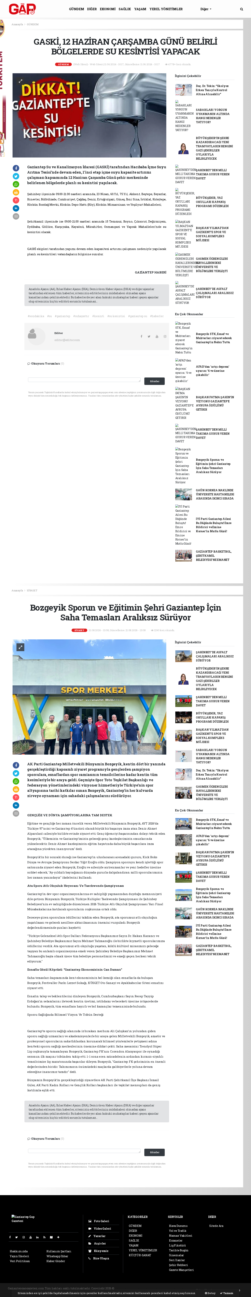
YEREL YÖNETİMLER (166, 9)
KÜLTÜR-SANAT (140, 1255)
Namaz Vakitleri (180, 1235)
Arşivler (99, 1243)
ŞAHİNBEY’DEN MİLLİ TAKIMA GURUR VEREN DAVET (213, 174)
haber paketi (145, 1288)
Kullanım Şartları (58, 1251)
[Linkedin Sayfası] (39, 1237)
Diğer (204, 9)
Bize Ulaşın (101, 1258)
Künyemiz (100, 1251)
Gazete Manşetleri (181, 1270)
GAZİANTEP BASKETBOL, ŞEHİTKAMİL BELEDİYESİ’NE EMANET (214, 556)
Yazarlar (99, 1236)
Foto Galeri (101, 1221)
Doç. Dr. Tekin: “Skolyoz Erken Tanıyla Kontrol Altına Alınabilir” (212, 90)
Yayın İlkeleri (19, 1256)
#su (49, 316)
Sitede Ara (216, 1226)
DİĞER (92, 9)
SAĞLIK (125, 9)
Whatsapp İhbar (57, 1256)
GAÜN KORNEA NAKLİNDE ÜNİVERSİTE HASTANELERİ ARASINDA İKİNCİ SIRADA (215, 494)
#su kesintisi (116, 316)
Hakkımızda (19, 1251)
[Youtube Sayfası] (32, 1237)
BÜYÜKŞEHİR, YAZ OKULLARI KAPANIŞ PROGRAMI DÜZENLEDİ (212, 202)
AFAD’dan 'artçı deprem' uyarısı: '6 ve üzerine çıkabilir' (212, 371)
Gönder (154, 381)
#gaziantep (62, 316)
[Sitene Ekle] (60, 1237)
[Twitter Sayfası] (18, 1237)
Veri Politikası (20, 1261)
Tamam (228, 1293)
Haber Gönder (55, 1261)
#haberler (157, 316)
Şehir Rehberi (178, 1265)
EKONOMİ (107, 9)
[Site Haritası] (53, 1237)
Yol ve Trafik (177, 1231)
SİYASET (32, 590)
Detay (211, 1293)
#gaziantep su (137, 316)
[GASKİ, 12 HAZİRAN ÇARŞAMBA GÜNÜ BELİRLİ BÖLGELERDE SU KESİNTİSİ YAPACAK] (89, 115)
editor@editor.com (67, 340)
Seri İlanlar (177, 1260)
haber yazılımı (125, 1288)
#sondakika (36, 316)
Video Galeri (102, 1228)
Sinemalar (176, 1255)
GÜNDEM (76, 9)
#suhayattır (81, 316)
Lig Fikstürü (177, 1245)
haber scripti (163, 1288)
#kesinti (98, 316)
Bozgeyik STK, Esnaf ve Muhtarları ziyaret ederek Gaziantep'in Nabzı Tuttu (214, 338)
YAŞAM (140, 9)
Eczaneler (176, 1240)
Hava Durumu (178, 1226)
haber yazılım (182, 1288)
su (164, 227)
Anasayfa (17, 24)
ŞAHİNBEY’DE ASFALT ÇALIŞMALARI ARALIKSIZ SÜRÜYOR (215, 293)
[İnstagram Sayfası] (25, 1237)
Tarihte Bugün (178, 1250)
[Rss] (46, 1237)
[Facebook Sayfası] (11, 1237)
